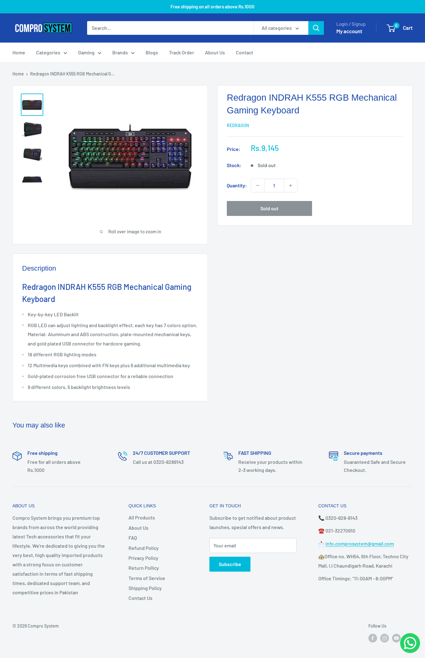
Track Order (181, 52)
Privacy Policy (143, 558)
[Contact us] (410, 643)
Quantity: (237, 185)
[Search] (316, 28)
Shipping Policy (145, 588)
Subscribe (230, 564)
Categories (48, 52)
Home (18, 52)
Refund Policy (143, 548)
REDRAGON (238, 125)
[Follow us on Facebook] (372, 637)
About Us (215, 52)
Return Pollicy (143, 568)
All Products (141, 517)
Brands (120, 52)
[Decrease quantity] (257, 185)
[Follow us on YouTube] (396, 637)
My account (349, 31)
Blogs (152, 52)
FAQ (132, 538)
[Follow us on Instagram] (384, 637)
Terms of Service (146, 578)
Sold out (269, 208)
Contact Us (140, 598)
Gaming (86, 52)
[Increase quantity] (290, 185)
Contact (244, 52)
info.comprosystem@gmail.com (359, 543)
